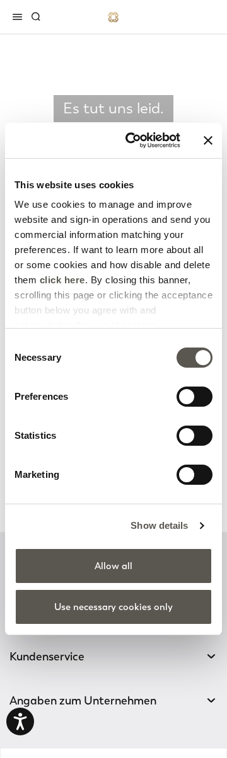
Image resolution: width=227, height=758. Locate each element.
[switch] (194, 397)
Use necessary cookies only (113, 607)
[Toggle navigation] (19, 16)
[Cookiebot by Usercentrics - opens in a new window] (133, 140)
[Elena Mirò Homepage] (113, 16)
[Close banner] (208, 140)
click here (62, 279)
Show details (159, 525)
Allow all (113, 566)
